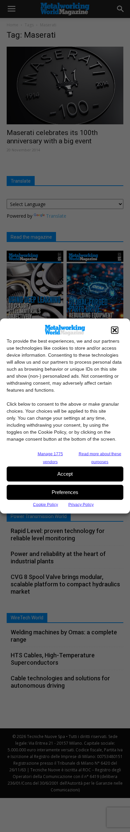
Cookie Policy (45, 504)
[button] (114, 330)
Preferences (65, 492)
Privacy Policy (81, 504)
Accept (65, 474)
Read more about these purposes (100, 457)
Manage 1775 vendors (50, 457)
